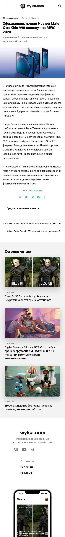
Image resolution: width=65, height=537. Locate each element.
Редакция (26, 467)
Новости (9, 292)
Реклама (26, 472)
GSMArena (37, 190)
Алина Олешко (12, 18)
